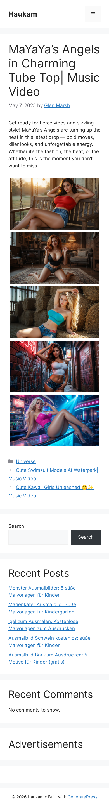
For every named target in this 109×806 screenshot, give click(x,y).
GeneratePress (83, 797)
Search (16, 526)
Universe (26, 461)
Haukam (22, 14)
